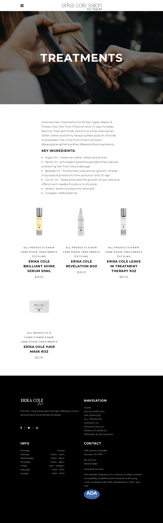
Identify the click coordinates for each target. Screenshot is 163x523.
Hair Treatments (44, 252)
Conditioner (34, 337)
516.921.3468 (90, 463)
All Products (34, 247)
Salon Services (94, 411)
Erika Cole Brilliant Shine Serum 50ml (39, 266)
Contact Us (91, 422)
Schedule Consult (93, 469)
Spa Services (92, 415)
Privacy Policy (94, 426)
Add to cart (39, 277)
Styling (40, 256)
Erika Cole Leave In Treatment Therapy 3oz (124, 266)
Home (88, 407)
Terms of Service (95, 430)
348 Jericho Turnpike (95, 450)
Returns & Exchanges (98, 434)
